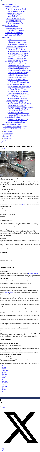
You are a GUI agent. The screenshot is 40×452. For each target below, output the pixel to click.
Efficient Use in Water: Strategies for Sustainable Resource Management (13, 32)
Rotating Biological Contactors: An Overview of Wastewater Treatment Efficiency (18, 62)
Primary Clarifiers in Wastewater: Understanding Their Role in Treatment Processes (16, 52)
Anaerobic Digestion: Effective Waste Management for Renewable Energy (15, 24)
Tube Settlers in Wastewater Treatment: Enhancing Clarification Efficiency (17, 54)
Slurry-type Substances (4, 386)
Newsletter (3, 139)
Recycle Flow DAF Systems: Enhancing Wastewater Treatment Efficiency (17, 58)
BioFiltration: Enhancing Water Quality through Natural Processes (14, 23)
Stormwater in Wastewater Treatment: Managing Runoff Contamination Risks (17, 120)
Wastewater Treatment (6, 37)
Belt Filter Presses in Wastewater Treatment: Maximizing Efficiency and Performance (18, 113)
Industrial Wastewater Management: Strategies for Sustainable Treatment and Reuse (15, 122)
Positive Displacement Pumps (5, 148)
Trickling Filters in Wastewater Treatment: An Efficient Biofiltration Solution (17, 67)
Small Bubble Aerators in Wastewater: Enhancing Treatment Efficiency (16, 71)
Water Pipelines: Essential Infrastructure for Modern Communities (16, 30)
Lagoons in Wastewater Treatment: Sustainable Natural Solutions (16, 65)
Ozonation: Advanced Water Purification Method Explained (13, 21)
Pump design (3, 383)
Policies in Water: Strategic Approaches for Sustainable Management (13, 34)
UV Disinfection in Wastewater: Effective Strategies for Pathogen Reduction (15, 79)
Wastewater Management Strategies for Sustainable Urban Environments (12, 124)
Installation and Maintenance (5, 376)
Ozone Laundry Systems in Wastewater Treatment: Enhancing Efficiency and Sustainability (19, 87)
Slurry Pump (3, 385)
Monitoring (3, 379)
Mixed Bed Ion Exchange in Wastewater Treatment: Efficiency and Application (17, 99)
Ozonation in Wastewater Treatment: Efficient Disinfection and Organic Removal (18, 90)
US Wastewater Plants (4, 129)
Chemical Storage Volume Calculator (7, 135)
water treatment (3, 392)
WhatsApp (3, 447)
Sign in (1, 142)
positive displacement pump (5, 382)
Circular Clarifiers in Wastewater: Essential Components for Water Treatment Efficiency (18, 74)
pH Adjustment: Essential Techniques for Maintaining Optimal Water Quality (15, 19)
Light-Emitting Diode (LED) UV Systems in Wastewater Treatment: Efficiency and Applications (20, 83)
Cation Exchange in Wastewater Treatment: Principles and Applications (16, 96)
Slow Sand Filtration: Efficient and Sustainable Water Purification (16, 12)
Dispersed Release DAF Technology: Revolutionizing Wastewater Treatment (17, 60)
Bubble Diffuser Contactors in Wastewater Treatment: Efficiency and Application (18, 88)
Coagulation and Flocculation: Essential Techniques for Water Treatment (15, 18)
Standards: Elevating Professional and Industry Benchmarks (12, 6)
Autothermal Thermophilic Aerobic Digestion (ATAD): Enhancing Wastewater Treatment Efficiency (20, 107)
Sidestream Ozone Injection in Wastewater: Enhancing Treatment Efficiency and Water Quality (19, 86)
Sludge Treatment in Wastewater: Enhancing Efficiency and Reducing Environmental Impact (16, 100)
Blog (2, 141)
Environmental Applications (5, 370)
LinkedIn (3, 449)
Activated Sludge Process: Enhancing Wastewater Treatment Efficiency (15, 22)
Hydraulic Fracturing (4, 374)
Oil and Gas (3, 380)
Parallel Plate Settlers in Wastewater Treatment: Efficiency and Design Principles (18, 53)
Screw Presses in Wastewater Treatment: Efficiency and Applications (16, 106)
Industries (3, 375)
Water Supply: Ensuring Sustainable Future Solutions (9, 25)
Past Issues (4, 140)
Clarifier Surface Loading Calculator (7, 134)
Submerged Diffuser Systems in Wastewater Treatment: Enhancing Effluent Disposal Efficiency (19, 70)
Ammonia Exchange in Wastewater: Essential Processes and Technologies (17, 97)
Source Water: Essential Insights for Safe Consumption (11, 26)
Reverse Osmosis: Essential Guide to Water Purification (14, 15)
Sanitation (3, 384)
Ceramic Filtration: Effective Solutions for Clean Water (13, 10)
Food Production (4, 372)
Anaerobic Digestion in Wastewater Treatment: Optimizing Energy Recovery (17, 64)
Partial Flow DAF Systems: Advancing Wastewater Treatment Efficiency (17, 57)
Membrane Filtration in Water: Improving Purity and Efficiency (14, 13)
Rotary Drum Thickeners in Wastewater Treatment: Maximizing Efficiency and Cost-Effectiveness (20, 103)
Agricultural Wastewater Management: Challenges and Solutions (16, 121)
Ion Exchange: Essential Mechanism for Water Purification (13, 20)
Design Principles (4, 369)
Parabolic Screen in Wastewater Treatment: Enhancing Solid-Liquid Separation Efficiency (19, 43)
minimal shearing (4, 378)
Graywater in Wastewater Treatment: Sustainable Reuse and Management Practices (18, 118)
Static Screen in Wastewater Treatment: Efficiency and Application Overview (17, 44)
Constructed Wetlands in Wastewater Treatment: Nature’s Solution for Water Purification (19, 66)
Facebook (3, 407)
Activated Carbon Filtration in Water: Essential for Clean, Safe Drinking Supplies (16, 8)
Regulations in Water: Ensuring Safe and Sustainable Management (13, 35)
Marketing (4, 137)
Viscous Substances (4, 389)
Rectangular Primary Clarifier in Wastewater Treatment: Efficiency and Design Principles (19, 55)
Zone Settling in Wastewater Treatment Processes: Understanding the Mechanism (18, 50)
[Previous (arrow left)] (0, 406)
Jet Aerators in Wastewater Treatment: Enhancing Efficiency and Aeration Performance (18, 72)
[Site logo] (1, 1)
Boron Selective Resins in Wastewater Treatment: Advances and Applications (17, 98)
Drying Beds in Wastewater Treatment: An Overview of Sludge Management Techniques (19, 115)
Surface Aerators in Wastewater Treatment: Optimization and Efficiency (16, 69)
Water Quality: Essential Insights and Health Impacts (9, 4)
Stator (2, 387)
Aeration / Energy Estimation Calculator (8, 133)
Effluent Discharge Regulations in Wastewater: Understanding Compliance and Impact (15, 128)
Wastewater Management (5, 390)
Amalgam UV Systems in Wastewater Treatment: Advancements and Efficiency (17, 81)
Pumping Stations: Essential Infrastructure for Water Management (16, 29)
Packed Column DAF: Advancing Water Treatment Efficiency (15, 59)
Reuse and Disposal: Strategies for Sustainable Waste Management (13, 117)
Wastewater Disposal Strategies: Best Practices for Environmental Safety (12, 127)
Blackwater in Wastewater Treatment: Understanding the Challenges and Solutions (18, 119)
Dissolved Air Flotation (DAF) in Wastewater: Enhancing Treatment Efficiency (16, 56)
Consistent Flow (4, 368)
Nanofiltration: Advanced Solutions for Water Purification (15, 16)
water (2, 391)
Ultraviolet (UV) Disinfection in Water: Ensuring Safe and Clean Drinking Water (16, 9)
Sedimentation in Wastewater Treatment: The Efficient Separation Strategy (15, 48)
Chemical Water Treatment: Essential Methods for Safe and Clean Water (13, 17)
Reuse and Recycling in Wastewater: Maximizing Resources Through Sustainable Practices (16, 126)
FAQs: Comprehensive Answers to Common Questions (11, 7)
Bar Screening (9, 39)
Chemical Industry (4, 367)
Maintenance (3, 377)
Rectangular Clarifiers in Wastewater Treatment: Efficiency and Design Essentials (18, 75)
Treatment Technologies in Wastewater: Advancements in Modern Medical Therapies (15, 123)
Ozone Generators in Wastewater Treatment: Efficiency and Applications (17, 89)
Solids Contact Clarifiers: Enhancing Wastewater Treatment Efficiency (16, 76)
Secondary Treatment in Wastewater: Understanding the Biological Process (14, 61)
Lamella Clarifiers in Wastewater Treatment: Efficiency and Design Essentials (17, 77)
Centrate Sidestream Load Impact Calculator (8, 136)
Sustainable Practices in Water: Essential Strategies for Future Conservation (14, 33)
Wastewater (3, 36)
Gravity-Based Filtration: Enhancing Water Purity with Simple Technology (15, 11)
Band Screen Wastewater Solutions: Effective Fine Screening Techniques (17, 40)
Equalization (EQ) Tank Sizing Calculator (8, 131)
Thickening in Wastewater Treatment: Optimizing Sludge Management (15, 101)
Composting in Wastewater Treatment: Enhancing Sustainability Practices (17, 108)
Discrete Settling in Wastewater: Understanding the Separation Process (16, 49)
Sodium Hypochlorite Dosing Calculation (8, 130)
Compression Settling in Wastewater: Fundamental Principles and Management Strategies (19, 51)
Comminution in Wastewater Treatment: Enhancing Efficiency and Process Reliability (16, 46)
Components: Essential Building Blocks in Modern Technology (14, 28)
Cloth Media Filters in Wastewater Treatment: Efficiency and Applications (17, 105)
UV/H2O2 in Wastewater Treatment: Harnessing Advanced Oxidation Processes (18, 91)
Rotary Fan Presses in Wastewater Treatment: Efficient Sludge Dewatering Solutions (18, 114)
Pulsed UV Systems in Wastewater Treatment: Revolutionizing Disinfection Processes (18, 82)
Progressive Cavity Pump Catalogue (9, 292)
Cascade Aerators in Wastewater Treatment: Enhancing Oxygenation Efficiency (17, 73)
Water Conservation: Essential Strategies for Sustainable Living (11, 31)
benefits (2, 365)
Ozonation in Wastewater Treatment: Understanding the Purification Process (15, 84)
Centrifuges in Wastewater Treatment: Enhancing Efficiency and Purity (16, 104)
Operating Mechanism (4, 381)
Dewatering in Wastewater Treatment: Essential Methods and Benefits (14, 112)
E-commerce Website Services (7, 138)
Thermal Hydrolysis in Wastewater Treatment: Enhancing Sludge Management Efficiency (19, 109)
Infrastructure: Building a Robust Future (10, 27)
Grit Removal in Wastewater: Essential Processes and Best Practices (14, 47)
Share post (3, 149)
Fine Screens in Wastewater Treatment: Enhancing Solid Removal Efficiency (17, 42)
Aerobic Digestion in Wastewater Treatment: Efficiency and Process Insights (17, 111)
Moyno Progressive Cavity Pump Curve (33, 273)
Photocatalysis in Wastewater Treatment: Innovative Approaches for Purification (17, 93)
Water (2, 3)
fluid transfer (3, 371)
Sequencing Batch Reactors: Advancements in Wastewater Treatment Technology (18, 68)
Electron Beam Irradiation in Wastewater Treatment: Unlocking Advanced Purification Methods (19, 94)
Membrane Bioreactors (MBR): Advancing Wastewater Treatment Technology (17, 63)
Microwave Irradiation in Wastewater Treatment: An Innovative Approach (17, 110)
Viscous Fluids (3, 388)
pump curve (23, 204)
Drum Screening (10, 41)
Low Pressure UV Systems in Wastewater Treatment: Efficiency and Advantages (18, 80)
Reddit (2, 450)
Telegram (3, 448)
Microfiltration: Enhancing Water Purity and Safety (14, 14)
